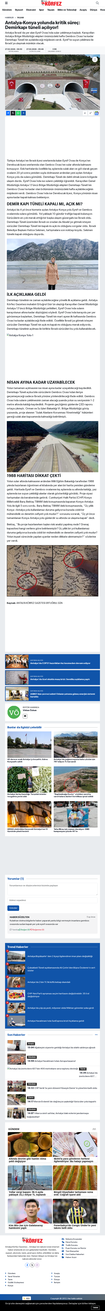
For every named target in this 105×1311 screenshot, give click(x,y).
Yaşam (50, 10)
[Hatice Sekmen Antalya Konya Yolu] (52, 264)
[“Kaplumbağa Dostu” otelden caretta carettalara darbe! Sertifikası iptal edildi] (76, 779)
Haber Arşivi (71, 1257)
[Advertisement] (52, 137)
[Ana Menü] (6, 3)
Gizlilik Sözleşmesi (16, 1282)
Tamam (95, 1307)
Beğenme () (38, 930)
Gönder (13, 908)
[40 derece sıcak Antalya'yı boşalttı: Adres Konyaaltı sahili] (29, 744)
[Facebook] (27, 1265)
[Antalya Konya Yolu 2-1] (52, 446)
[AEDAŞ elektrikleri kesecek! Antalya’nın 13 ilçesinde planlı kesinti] (29, 814)
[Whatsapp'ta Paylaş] (18, 113)
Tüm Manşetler (72, 1251)
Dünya (93, 10)
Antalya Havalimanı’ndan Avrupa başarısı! (52, 1061)
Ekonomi (31, 10)
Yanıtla (15, 930)
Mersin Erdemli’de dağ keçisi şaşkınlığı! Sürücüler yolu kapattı (62, 1101)
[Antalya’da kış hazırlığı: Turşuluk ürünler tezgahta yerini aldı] (29, 779)
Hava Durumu (71, 1242)
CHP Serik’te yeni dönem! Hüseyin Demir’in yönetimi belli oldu (62, 1088)
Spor (41, 10)
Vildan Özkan (30, 710)
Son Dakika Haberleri (75, 1254)
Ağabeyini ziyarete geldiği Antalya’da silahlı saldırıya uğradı (61, 1047)
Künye (10, 1286)
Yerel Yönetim (14, 1276)
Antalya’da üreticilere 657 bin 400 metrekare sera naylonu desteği (88, 1075)
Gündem (7, 10)
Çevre (30, 1097)
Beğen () (25, 930)
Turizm (57, 1276)
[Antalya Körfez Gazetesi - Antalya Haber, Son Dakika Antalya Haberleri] (51, 3)
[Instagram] (37, 1265)
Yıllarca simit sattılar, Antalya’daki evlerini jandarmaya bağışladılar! (57, 1115)
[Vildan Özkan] (14, 712)
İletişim (57, 1282)
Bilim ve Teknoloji (67, 10)
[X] (32, 1265)
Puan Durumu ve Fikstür (76, 1248)
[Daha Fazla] (23, 113)
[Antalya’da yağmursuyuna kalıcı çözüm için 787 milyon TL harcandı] (76, 744)
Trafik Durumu (72, 1245)
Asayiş (83, 10)
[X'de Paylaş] (13, 113)
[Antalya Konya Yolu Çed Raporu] (52, 570)
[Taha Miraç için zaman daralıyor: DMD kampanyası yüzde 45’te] (76, 814)
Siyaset (19, 10)
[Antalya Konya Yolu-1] (20, 335)
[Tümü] (96, 1035)
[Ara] (97, 3)
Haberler (9, 18)
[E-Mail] (25, 716)
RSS (28, 1299)
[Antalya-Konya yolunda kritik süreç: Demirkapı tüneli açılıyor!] (52, 82)
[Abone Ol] (96, 113)
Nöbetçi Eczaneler (74, 1239)
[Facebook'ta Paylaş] (8, 113)
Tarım (82, 1069)
